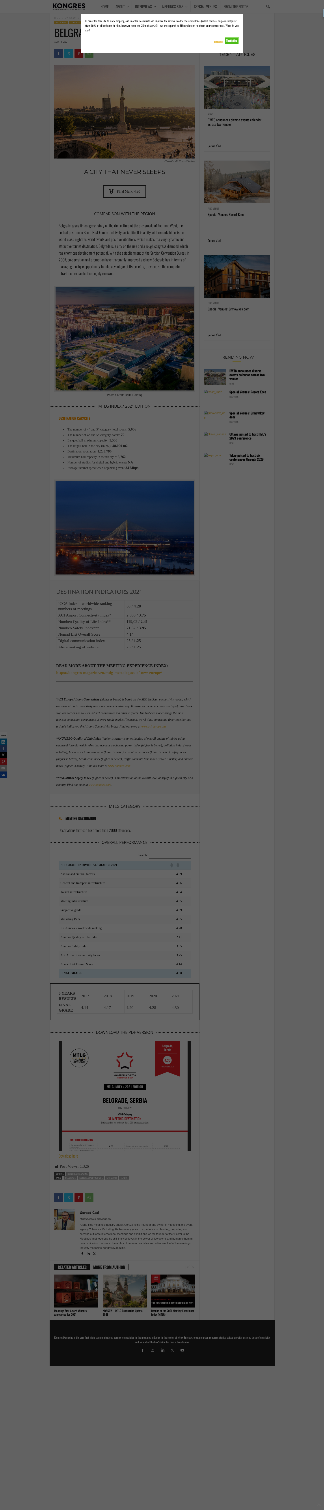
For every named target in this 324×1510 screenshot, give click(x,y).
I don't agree (218, 41)
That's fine (231, 40)
